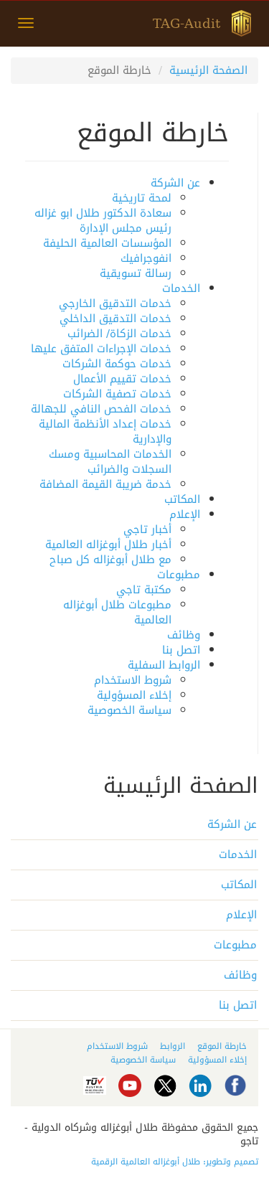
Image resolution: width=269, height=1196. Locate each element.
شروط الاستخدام (132, 680)
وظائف (183, 635)
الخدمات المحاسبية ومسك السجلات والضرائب (110, 461)
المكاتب (182, 499)
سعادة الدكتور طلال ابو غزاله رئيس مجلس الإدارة (102, 220)
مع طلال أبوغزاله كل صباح (110, 560)
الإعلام (184, 514)
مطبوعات (178, 575)
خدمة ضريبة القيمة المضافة (105, 484)
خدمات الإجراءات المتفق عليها (101, 349)
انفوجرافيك (146, 258)
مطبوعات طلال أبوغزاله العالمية (117, 612)
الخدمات (181, 288)
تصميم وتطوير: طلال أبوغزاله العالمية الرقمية (174, 1161)
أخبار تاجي (147, 529)
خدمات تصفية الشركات (117, 394)
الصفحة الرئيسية (208, 70)
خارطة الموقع (222, 1046)
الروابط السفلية (164, 665)
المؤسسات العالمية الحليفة (107, 243)
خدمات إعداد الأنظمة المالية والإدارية (105, 431)
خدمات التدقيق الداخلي (115, 319)
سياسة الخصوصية (129, 710)
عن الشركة (175, 183)
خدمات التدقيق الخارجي (115, 303)
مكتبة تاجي (143, 590)
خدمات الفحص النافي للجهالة (101, 409)
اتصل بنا (181, 650)
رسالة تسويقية (135, 273)
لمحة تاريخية (141, 198)
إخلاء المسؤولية (134, 695)
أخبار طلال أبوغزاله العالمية (108, 545)
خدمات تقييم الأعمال (122, 379)
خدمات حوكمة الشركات (116, 364)
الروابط (172, 1046)
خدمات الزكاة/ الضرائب (119, 334)
